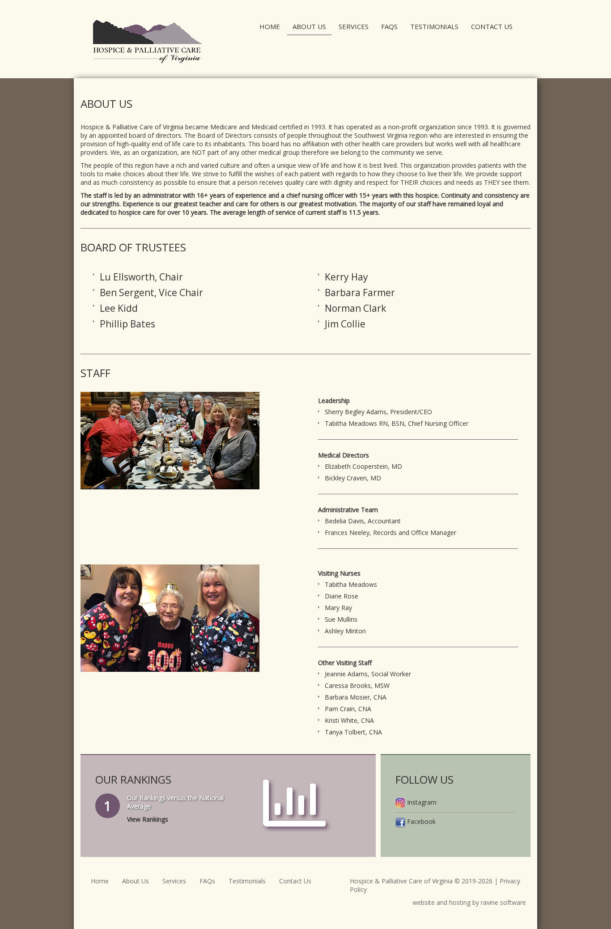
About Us (309, 26)
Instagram (421, 802)
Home (269, 26)
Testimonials (434, 26)
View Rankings (147, 819)
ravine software (503, 902)
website (423, 902)
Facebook (420, 821)
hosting (460, 902)
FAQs (389, 26)
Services (354, 26)
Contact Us (492, 26)
